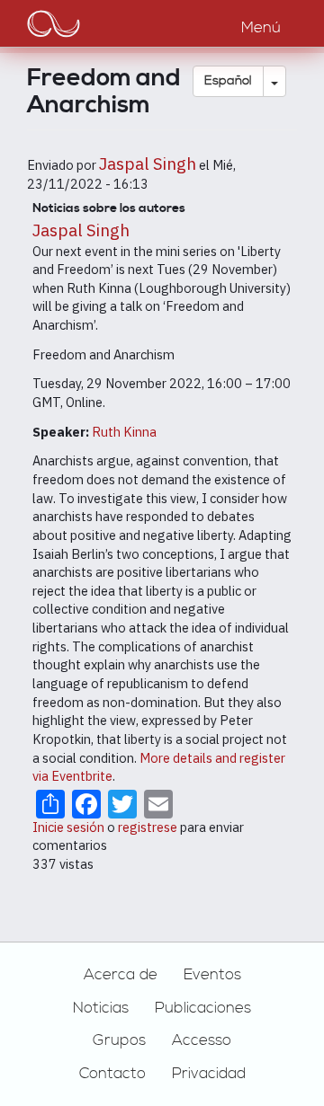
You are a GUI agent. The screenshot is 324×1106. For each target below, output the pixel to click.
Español (228, 81)
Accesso (201, 1040)
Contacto (112, 1074)
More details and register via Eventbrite (158, 767)
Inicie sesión (68, 827)
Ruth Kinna (124, 431)
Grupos (119, 1040)
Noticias (101, 1008)
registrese (147, 827)
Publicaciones (203, 1008)
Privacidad (209, 1074)
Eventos (212, 975)
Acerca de (121, 975)
